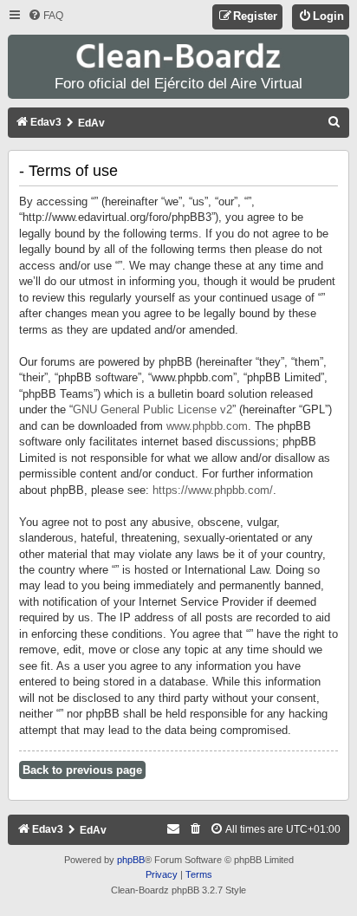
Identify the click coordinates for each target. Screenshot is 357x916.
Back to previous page (82, 769)
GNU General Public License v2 (152, 409)
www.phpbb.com (207, 425)
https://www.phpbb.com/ (213, 490)
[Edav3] (178, 57)
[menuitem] (45, 16)
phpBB (131, 859)
